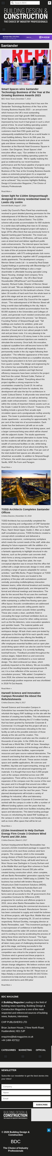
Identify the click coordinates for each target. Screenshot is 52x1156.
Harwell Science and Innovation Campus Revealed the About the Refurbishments (21, 696)
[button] (3, 3)
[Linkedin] (49, 3)
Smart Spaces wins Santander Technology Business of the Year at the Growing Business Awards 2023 (25, 92)
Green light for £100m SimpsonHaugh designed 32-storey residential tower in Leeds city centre (25, 199)
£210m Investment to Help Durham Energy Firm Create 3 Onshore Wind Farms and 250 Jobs (23, 833)
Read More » (6, 191)
